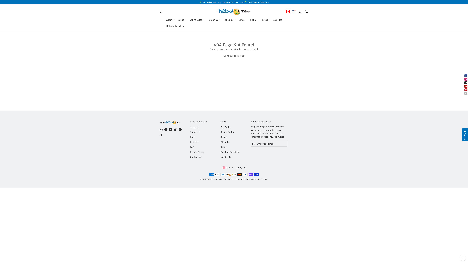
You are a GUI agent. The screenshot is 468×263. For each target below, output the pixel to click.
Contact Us (195, 156)
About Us (195, 132)
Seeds (224, 137)
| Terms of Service (239, 179)
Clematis (225, 142)
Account (194, 127)
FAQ (192, 147)
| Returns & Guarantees (253, 179)
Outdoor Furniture (230, 152)
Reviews (194, 142)
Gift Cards (226, 156)
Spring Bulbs (227, 132)
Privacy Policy (228, 179)
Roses (224, 147)
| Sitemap (265, 179)
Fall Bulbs (226, 127)
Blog (192, 137)
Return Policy (197, 152)
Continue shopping (234, 55)
